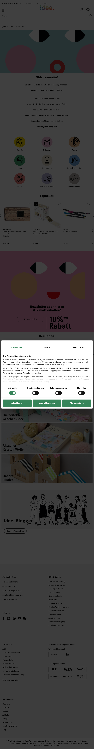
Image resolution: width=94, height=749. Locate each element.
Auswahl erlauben (47, 403)
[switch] (35, 393)
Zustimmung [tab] (16, 347)
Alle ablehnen (17, 403)
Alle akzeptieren (77, 403)
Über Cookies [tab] (78, 347)
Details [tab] (47, 347)
